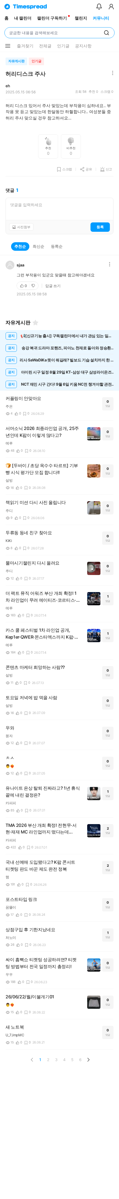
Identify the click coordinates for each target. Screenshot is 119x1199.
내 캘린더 (23, 18)
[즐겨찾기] (35, 322)
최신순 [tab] (38, 246)
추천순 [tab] (20, 246)
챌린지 (81, 18)
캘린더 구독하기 (52, 18)
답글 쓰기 (53, 286)
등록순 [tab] (57, 246)
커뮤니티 (101, 18)
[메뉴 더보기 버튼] (7, 45)
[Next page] (88, 1059)
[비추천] (33, 286)
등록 (100, 227)
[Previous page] (32, 1059)
